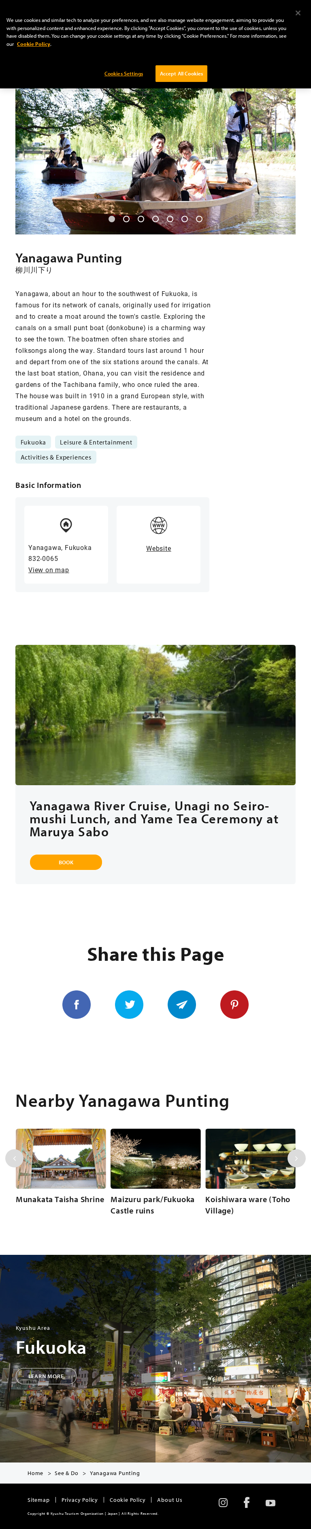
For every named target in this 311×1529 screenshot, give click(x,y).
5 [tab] (170, 219)
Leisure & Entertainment (96, 442)
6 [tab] (184, 219)
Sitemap (39, 1499)
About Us (169, 1499)
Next (297, 1158)
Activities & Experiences (56, 457)
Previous (14, 1158)
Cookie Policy (127, 1499)
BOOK (66, 862)
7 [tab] (199, 219)
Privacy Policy (80, 1499)
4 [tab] (155, 219)
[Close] (298, 13)
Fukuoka (34, 442)
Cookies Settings (123, 73)
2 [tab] (126, 219)
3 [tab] (141, 219)
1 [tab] (112, 219)
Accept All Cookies (181, 73)
